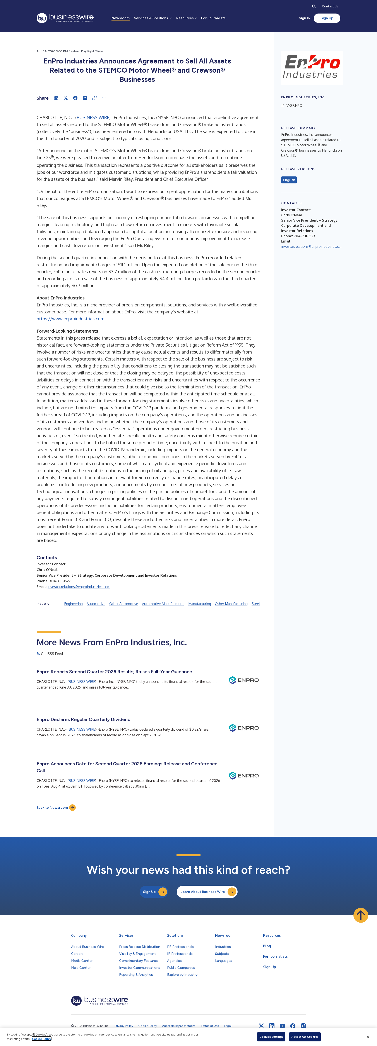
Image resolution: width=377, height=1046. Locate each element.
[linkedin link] (271, 1026)
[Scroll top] (360, 915)
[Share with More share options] (104, 97)
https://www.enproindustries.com (70, 318)
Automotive (96, 604)
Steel (256, 604)
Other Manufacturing (231, 604)
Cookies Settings (271, 1036)
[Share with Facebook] (75, 97)
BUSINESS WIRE (93, 117)
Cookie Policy (41, 1038)
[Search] (314, 7)
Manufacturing (199, 604)
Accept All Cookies (304, 1036)
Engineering (73, 604)
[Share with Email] (84, 97)
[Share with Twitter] (65, 97)
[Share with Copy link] (94, 97)
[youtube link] (282, 1026)
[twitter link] (261, 1026)
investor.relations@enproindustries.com (79, 587)
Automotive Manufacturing (163, 604)
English (289, 180)
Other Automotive (123, 604)
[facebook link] (292, 1026)
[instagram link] (303, 1026)
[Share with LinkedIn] (56, 97)
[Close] (368, 1037)
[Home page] (65, 18)
